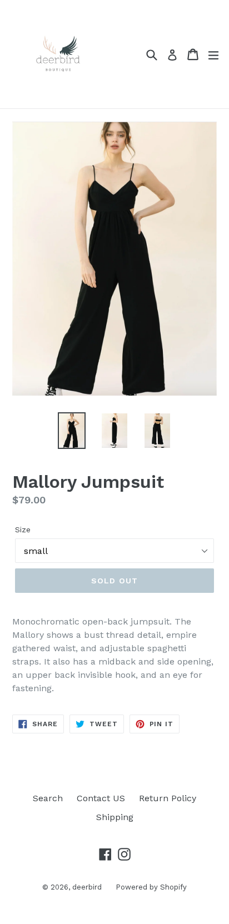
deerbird (87, 887)
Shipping (114, 817)
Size (23, 529)
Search (48, 798)
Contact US (101, 798)
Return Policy (167, 798)
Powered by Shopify (151, 887)
